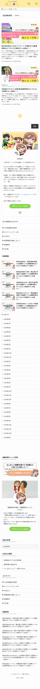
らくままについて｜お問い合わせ (14, 569)
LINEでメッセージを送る (20, 206)
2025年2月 (7, 383)
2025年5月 (7, 370)
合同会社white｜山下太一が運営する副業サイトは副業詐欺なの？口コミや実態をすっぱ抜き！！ (19, 644)
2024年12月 (7, 391)
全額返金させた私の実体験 (12, 560)
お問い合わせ (25, 674)
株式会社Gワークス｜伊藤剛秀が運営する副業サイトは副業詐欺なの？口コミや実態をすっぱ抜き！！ (19, 665)
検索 (34, 126)
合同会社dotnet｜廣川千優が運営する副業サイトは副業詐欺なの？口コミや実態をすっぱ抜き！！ (19, 632)
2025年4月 (7, 374)
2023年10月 (7, 433)
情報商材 (7, 245)
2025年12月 (7, 353)
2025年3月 (7, 378)
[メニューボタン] (36, 3)
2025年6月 (7, 366)
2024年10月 (7, 399)
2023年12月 (7, 425)
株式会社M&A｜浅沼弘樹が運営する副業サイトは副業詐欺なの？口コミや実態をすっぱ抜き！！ (19, 619)
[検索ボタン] (29, 3)
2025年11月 (7, 357)
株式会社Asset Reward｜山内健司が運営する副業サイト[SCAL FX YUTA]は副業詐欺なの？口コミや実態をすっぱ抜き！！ (20, 657)
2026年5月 (7, 332)
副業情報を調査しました (12, 240)
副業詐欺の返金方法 (10, 564)
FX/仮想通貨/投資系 (10, 228)
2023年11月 (7, 429)
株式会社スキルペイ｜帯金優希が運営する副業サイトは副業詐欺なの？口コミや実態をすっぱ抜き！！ (19, 638)
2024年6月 (7, 412)
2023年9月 (7, 437)
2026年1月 (7, 349)
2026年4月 (7, 336)
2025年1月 (7, 387)
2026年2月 (7, 344)
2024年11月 (7, 395)
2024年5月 (7, 416)
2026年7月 (7, 323)
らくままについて (16, 674)
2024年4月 (7, 421)
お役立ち (7, 236)
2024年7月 (7, 408)
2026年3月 (7, 340)
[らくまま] (12, 3)
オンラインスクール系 (11, 232)
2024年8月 (7, 404)
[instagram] (20, 212)
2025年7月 (7, 361)
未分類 (6, 249)
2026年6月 (7, 328)
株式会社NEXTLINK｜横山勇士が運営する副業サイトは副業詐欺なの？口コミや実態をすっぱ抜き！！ (20, 625)
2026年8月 (7, 319)
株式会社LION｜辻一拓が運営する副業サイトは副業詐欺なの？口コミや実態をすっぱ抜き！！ (19, 650)
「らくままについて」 (27, 194)
